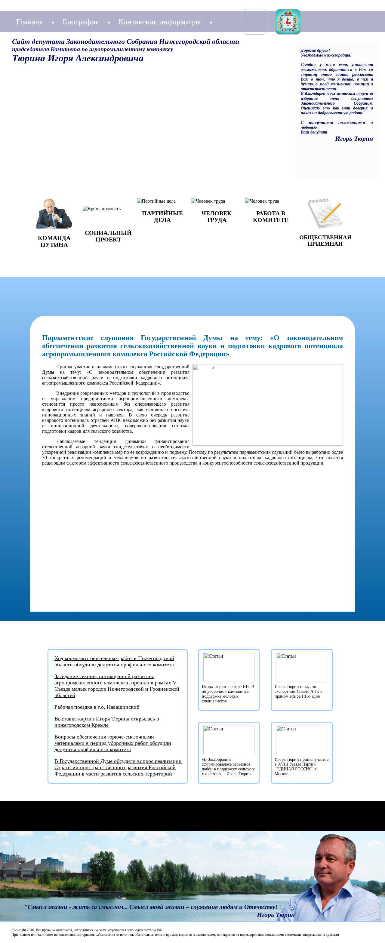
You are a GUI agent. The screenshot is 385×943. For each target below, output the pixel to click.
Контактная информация (160, 21)
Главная (29, 21)
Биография (81, 21)
